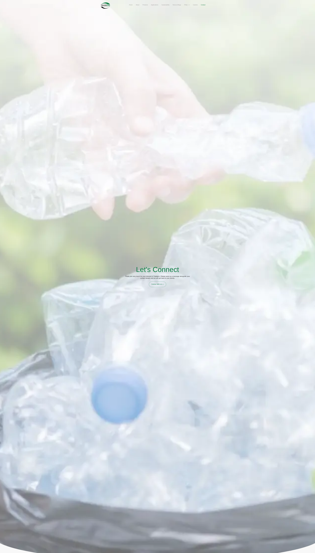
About (137, 5)
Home (131, 5)
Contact (203, 5)
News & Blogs (177, 5)
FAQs (186, 5)
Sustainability (165, 5)
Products (145, 5)
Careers (195, 5)
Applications (154, 5)
